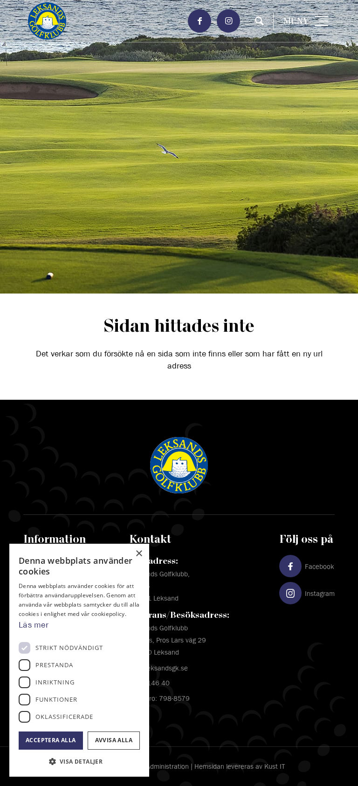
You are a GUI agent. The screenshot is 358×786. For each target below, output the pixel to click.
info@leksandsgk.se (158, 668)
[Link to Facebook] (199, 21)
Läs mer (33, 624)
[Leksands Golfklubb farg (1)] (148, 21)
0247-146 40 (149, 683)
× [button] (138, 553)
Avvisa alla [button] (113, 740)
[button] (79, 761)
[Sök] (255, 21)
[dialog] (79, 660)
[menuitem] (260, 21)
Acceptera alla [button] (51, 740)
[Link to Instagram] (228, 21)
